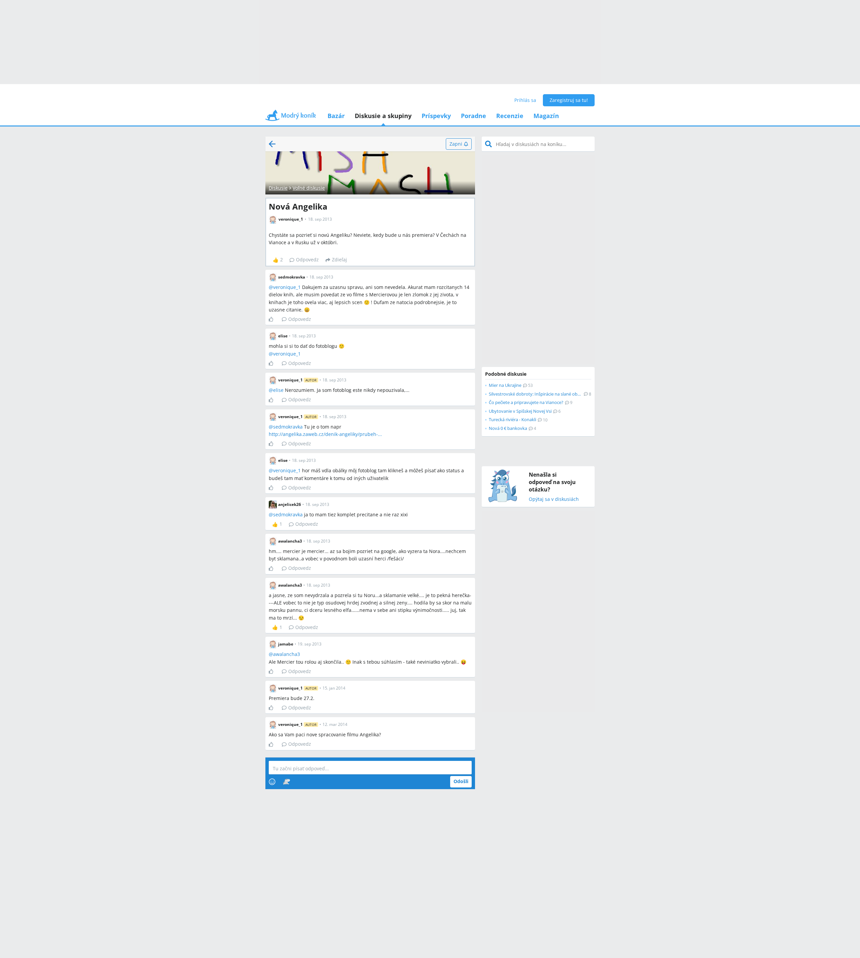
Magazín (546, 116)
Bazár (336, 116)
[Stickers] (286, 781)
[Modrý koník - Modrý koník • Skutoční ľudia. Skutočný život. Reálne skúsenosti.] (290, 117)
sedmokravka (288, 426)
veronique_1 (287, 287)
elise (278, 390)
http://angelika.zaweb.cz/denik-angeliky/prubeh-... (325, 434)
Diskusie (278, 188)
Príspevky (436, 116)
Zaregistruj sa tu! (569, 100)
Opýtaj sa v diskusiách (554, 499)
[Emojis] (272, 781)
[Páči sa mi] (273, 319)
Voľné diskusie (309, 188)
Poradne (473, 116)
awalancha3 (286, 654)
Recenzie (509, 116)
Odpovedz (307, 259)
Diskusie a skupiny (383, 116)
